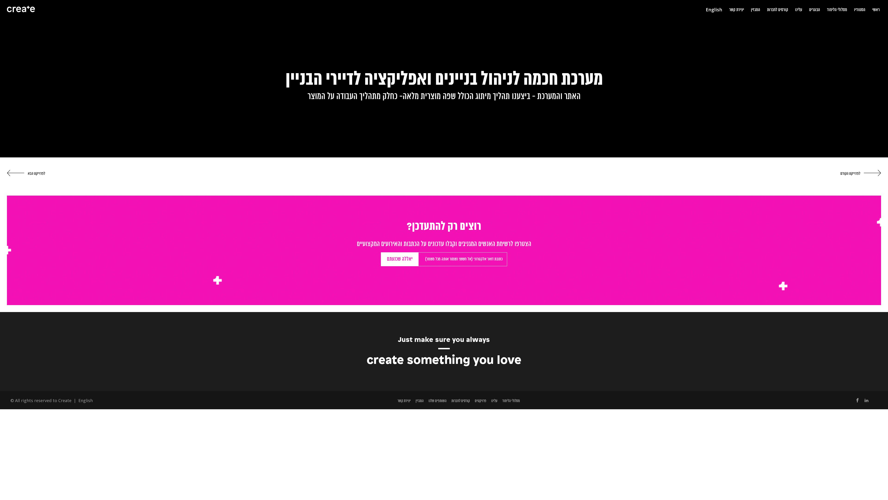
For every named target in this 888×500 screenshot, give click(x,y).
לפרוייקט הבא (36, 173)
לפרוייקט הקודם (850, 173)
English (85, 400)
